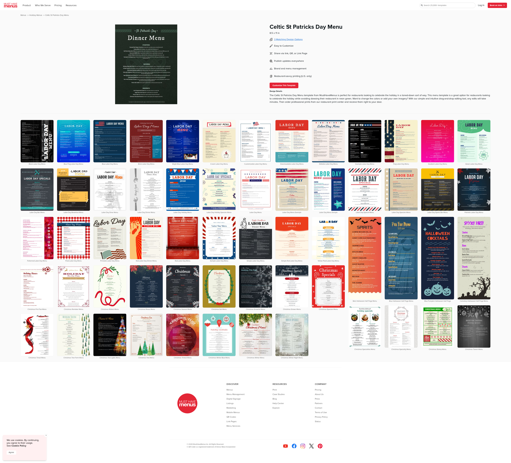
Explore (276, 408)
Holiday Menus (36, 15)
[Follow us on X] (311, 446)
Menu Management (235, 394)
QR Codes (231, 417)
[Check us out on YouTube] (285, 446)
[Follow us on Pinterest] (320, 446)
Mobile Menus (233, 412)
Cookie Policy (18, 445)
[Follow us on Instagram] (302, 446)
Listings (230, 403)
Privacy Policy (321, 417)
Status (318, 421)
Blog (275, 399)
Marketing (231, 408)
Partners (318, 403)
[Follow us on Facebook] (294, 446)
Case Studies (279, 394)
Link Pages (231, 421)
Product (27, 5)
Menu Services (233, 426)
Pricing (58, 5)
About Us (319, 394)
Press (317, 399)
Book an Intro (496, 5)
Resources (71, 5)
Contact (318, 408)
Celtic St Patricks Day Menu (57, 15)
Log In (481, 5)
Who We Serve (43, 5)
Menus (23, 15)
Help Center (278, 403)
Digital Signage (233, 399)
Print (275, 390)
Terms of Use (321, 412)
